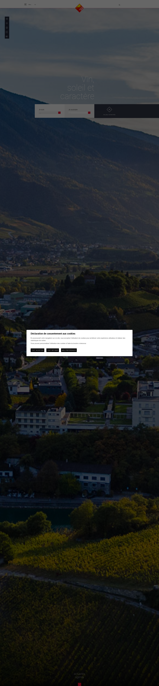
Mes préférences (69, 350)
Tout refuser (52, 350)
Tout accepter (37, 350)
